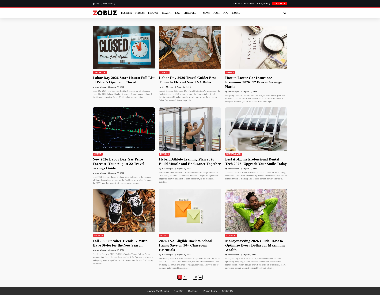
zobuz (166, 291)
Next (200, 277)
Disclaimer (249, 3)
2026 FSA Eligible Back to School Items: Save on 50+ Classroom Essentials (185, 245)
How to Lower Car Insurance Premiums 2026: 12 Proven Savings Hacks (253, 82)
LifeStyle (190, 13)
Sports (236, 13)
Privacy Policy (263, 3)
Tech (216, 13)
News (206, 13)
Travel (164, 72)
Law (177, 13)
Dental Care (233, 154)
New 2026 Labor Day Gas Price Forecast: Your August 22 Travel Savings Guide (118, 163)
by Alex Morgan (99, 87)
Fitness (140, 13)
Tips (225, 13)
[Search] (284, 13)
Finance (153, 13)
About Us (237, 3)
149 (195, 277)
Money (230, 72)
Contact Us (280, 3)
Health (166, 13)
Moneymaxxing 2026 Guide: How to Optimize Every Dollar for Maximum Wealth (255, 245)
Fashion (98, 236)
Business (126, 13)
